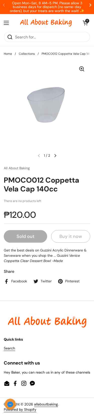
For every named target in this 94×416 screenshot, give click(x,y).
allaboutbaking (46, 404)
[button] (85, 23)
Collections (27, 54)
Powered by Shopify (20, 409)
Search (9, 348)
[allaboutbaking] (45, 23)
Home (8, 54)
